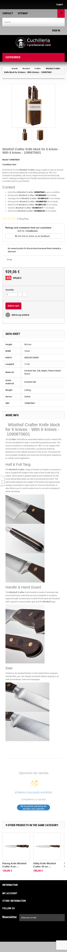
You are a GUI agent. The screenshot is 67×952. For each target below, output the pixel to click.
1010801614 (42, 198)
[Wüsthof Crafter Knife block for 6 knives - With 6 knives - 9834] (25, 134)
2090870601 (39, 192)
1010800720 (41, 201)
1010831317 (37, 208)
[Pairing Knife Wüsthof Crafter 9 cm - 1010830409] (16, 846)
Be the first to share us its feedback (32, 236)
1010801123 (40, 204)
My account (9, 893)
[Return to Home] (6, 68)
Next (49, 135)
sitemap (23, 13)
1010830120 (39, 211)
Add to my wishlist (20, 315)
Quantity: (9, 290)
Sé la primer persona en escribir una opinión (33, 807)
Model (5, 160)
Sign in (56, 30)
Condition (7, 164)
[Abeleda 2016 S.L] (33, 42)
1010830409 (40, 195)
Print (9, 259)
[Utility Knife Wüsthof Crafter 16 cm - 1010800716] (47, 846)
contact (7, 13)
